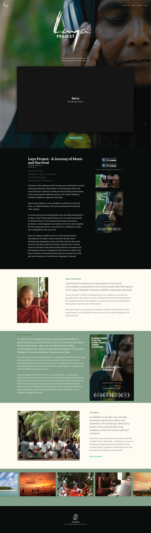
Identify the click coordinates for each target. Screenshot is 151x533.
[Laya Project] (72, 31)
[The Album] (48, 435)
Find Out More (96, 456)
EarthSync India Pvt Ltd (74, 524)
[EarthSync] (75, 518)
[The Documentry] (112, 367)
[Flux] (6, 5)
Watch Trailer (75, 138)
